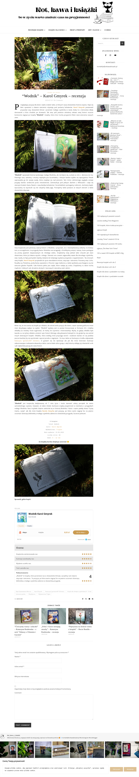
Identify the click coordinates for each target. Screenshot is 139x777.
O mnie (108, 30)
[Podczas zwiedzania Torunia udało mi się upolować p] (61, 749)
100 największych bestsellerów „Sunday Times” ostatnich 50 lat (108, 237)
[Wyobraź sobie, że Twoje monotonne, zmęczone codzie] (113, 749)
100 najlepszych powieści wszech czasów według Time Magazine (108, 218)
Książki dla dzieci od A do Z (106, 267)
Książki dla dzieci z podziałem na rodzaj (110, 272)
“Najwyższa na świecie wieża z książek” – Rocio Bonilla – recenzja (80, 629)
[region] (69, 767)
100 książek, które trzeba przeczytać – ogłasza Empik (110, 227)
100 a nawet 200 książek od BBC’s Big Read (110, 255)
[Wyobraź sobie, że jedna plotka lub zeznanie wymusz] (26, 749)
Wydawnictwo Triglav (44, 594)
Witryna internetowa (22, 676)
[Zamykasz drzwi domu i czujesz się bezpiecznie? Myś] (43, 749)
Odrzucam (116, 769)
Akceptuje (130, 769)
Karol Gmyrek (57, 427)
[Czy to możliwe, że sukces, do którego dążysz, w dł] (78, 749)
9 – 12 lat (56, 438)
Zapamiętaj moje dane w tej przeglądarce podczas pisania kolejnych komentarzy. (43, 689)
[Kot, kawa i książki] (69, 13)
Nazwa (17, 656)
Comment (18, 693)
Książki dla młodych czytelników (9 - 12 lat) (79, 591)
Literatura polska (20, 594)
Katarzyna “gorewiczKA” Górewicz (27, 341)
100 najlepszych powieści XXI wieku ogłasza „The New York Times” (109, 246)
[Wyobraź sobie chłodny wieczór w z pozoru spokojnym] (131, 749)
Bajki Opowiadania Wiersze (23, 591)
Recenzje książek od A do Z (106, 262)
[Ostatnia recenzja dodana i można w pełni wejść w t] (96, 749)
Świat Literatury (77, 30)
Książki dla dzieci (57, 30)
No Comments (58, 100)
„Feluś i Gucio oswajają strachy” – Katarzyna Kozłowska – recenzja (50, 629)
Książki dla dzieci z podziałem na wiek (110, 276)
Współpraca (32, 594)
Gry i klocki (93, 30)
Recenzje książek (35, 30)
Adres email (19, 666)
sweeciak (20, 599)
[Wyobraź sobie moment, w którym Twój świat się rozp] (8, 749)
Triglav (59, 429)
